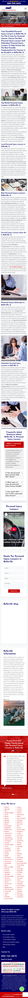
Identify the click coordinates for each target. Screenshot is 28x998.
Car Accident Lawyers (9, 937)
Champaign (8, 841)
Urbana (19, 880)
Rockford (19, 859)
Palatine (19, 844)
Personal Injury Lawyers (9, 944)
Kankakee (7, 897)
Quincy (19, 856)
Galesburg (7, 872)
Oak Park (19, 839)
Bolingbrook (8, 828)
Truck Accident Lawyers (9, 939)
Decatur (7, 854)
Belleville (7, 820)
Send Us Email (6, 959)
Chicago (7, 842)
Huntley (7, 893)
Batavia (7, 818)
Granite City (8, 880)
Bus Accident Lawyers (9, 934)
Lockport (19, 809)
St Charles (19, 872)
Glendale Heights (9, 876)
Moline (18, 816)
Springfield (20, 870)
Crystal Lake (8, 850)
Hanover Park (8, 884)
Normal (19, 828)
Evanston (7, 870)
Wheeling (19, 891)
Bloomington (8, 826)
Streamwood (20, 876)
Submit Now (14, 591)
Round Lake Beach (22, 863)
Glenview (7, 878)
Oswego (19, 842)
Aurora (6, 814)
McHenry (19, 813)
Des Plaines (8, 857)
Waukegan (20, 884)
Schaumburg (20, 865)
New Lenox (20, 824)
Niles (18, 826)
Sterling (19, 874)
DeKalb (6, 856)
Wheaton (19, 889)
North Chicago (21, 829)
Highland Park (8, 887)
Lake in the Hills (9, 898)
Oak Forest (20, 835)
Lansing (19, 807)
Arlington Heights (9, 813)
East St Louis (8, 861)
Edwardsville (8, 863)
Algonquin (7, 809)
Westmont (20, 887)
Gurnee (7, 882)
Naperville (19, 822)
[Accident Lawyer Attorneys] (8, 8)
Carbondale (8, 835)
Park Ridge (19, 846)
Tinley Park (20, 878)
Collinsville (7, 848)
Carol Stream (8, 837)
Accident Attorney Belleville (13, 24)
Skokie (18, 867)
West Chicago (21, 885)
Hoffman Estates (9, 889)
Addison (7, 807)
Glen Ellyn (7, 874)
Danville (7, 852)
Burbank (7, 831)
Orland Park (20, 841)
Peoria (18, 850)
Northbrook (20, 831)
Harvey (6, 885)
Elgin (6, 865)
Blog (4, 947)
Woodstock (20, 897)
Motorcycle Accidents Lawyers (11, 942)
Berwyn (6, 824)
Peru (18, 852)
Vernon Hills (20, 882)
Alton (6, 811)
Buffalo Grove (8, 829)
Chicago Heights (9, 844)
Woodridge (20, 895)
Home (2, 24)
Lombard (19, 811)
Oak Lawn (19, 837)
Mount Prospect (21, 818)
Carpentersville (9, 839)
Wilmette (19, 893)
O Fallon (19, 833)
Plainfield (19, 854)
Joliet (6, 895)
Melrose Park (20, 814)
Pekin (18, 848)
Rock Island (20, 857)
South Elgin (20, 869)
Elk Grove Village (9, 867)
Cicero (6, 846)
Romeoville (20, 861)
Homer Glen (8, 891)
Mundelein (20, 820)
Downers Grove (9, 859)
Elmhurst (7, 869)
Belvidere (7, 822)
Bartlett (7, 816)
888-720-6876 (14, 3)
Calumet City (8, 833)
